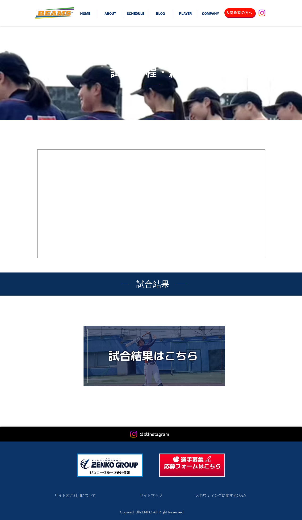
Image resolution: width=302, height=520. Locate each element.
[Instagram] (261, 12)
